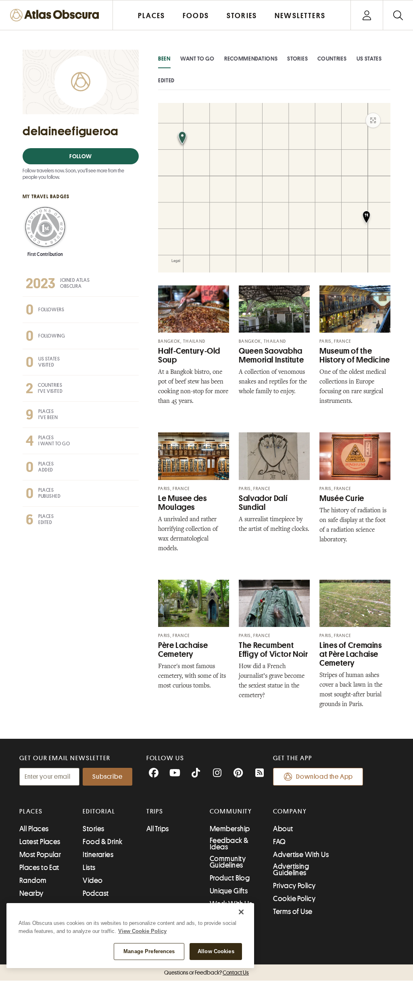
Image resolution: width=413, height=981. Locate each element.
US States (369, 58)
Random (33, 880)
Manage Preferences (149, 951)
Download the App (324, 776)
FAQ (279, 841)
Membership (230, 829)
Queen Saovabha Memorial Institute (271, 355)
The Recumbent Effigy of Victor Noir (273, 649)
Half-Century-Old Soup (189, 355)
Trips (155, 811)
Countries (331, 58)
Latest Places (39, 841)
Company (290, 811)
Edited (166, 80)
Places (31, 811)
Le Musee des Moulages (182, 502)
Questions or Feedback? (206, 972)
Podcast (95, 893)
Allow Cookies (216, 951)
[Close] (241, 912)
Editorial (99, 811)
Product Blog (230, 878)
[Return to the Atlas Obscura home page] (56, 15)
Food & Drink (102, 841)
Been (164, 58)
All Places (34, 829)
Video (92, 880)
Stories (297, 58)
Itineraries (98, 854)
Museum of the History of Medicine (354, 355)
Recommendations (251, 58)
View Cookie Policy (142, 931)
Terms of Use (292, 911)
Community (231, 811)
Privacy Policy (294, 885)
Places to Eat (39, 867)
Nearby (31, 893)
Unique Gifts (229, 891)
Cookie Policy (294, 898)
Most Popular (40, 854)
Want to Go (197, 58)
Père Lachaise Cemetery (183, 649)
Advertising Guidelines (291, 869)
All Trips (157, 829)
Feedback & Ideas (229, 843)
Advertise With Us (301, 854)
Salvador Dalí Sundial (263, 502)
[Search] (398, 15)
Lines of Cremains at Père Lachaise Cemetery (350, 654)
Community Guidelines (228, 861)
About (283, 829)
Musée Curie (341, 498)
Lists (89, 867)
